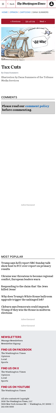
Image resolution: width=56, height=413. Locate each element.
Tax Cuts (11, 66)
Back (12, 3)
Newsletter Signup (11, 343)
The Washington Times (13, 352)
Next (42, 21)
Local (4, 359)
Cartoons (25, 12)
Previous (16, 21)
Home (5, 12)
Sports (4, 362)
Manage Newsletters (12, 340)
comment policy (37, 106)
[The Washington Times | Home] (31, 4)
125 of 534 (30, 21)
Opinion (14, 12)
